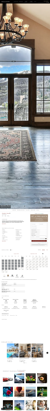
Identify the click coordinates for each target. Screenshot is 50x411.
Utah (5, 214)
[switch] (46, 238)
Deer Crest (3, 214)
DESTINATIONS (16, 1)
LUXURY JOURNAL (25, 1)
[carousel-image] (13, 350)
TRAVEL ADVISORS (31, 1)
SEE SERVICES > (21, 371)
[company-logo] (6, 1)
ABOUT (35, 1)
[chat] (48, 409)
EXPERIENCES (21, 1)
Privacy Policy (42, 242)
